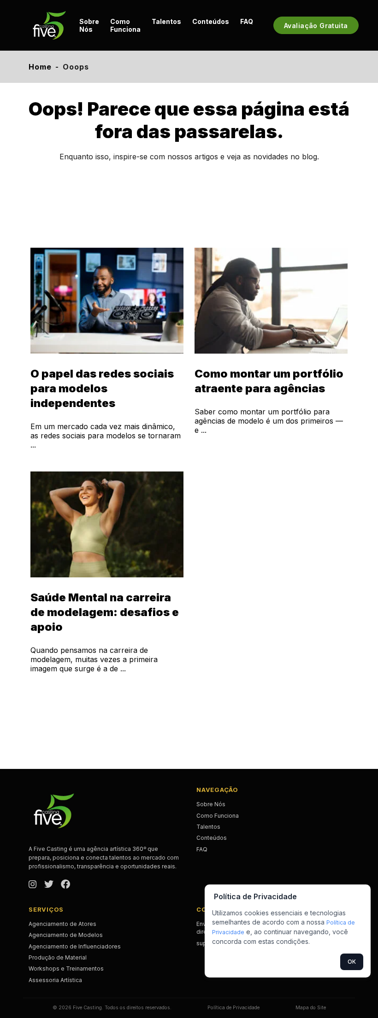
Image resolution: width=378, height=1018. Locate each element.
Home (40, 66)
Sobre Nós (89, 25)
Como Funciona (125, 25)
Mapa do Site (310, 1008)
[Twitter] (48, 884)
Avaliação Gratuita (316, 25)
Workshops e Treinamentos (66, 968)
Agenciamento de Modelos (66, 934)
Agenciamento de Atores (62, 923)
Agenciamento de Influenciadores (75, 946)
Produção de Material (58, 957)
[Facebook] (65, 884)
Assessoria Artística (55, 980)
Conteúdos (210, 21)
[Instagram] (33, 884)
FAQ (246, 21)
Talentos (166, 21)
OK (352, 961)
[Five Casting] (49, 25)
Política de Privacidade (233, 1008)
